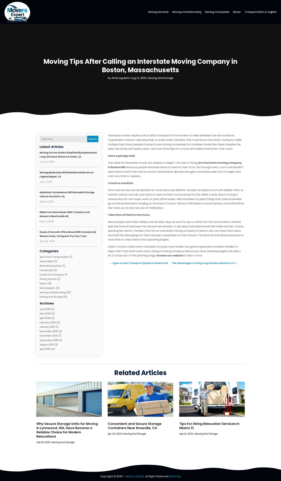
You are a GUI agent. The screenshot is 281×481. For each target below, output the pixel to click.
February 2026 (48, 322)
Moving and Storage (160, 78)
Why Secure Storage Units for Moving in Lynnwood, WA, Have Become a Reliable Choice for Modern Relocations (67, 430)
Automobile (46, 261)
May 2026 (45, 313)
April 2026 (45, 318)
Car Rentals (46, 270)
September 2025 (49, 340)
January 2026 (47, 327)
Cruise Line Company (52, 274)
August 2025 (47, 344)
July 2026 (45, 309)
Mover (237, 12)
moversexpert (47, 288)
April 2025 (45, 349)
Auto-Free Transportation (54, 257)
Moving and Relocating (186, 12)
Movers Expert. (135, 476)
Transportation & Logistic (261, 12)
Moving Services (158, 12)
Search (93, 139)
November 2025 (49, 335)
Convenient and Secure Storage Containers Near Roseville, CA (134, 425)
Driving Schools (48, 279)
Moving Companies (217, 12)
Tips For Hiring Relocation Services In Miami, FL (209, 425)
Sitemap (175, 476)
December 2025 (49, 331)
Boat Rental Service (51, 266)
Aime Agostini (120, 78)
